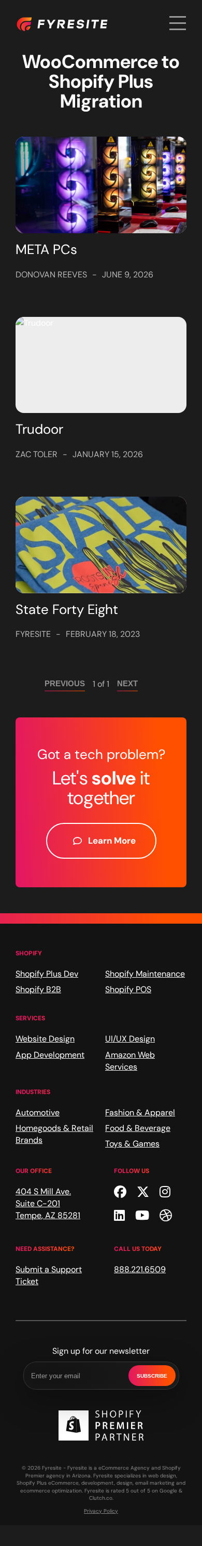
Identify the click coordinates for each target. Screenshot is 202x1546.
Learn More (112, 840)
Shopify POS (128, 989)
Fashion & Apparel (140, 1112)
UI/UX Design (130, 1038)
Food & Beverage (137, 1128)
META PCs (46, 249)
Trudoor (39, 429)
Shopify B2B (38, 989)
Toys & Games (132, 1143)
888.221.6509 (140, 1269)
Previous (65, 683)
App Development (50, 1054)
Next (127, 683)
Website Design (45, 1038)
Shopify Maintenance (145, 973)
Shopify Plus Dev (47, 973)
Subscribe (152, 1376)
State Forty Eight (67, 609)
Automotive (38, 1112)
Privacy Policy (101, 1511)
